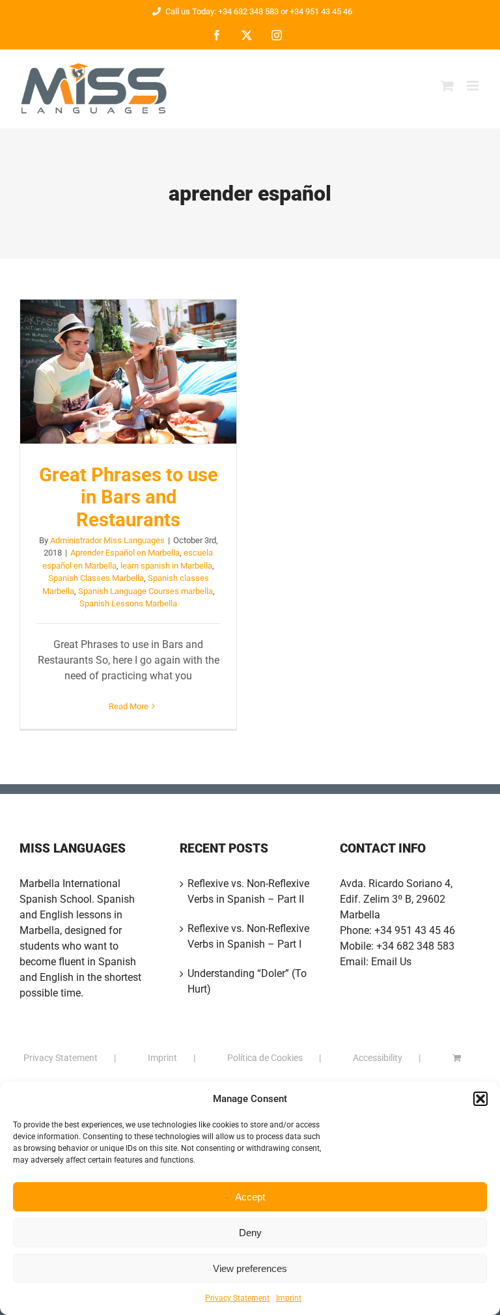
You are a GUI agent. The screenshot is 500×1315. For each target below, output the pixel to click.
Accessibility (377, 1058)
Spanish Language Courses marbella (145, 591)
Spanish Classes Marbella (96, 578)
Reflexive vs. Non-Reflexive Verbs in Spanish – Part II (248, 891)
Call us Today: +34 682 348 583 (222, 11)
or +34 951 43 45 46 (315, 11)
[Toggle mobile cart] (447, 85)
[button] (480, 1098)
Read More (128, 706)
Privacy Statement (237, 1298)
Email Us (391, 961)
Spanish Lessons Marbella (128, 603)
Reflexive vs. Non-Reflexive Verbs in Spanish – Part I (248, 936)
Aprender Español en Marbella (125, 553)
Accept (250, 1196)
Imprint (288, 1298)
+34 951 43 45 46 (414, 930)
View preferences (250, 1268)
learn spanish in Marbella (166, 566)
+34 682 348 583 (415, 946)
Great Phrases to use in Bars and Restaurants (128, 371)
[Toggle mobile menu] (473, 85)
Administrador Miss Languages (107, 540)
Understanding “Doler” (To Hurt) (247, 981)
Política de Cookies (265, 1058)
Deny (250, 1232)
